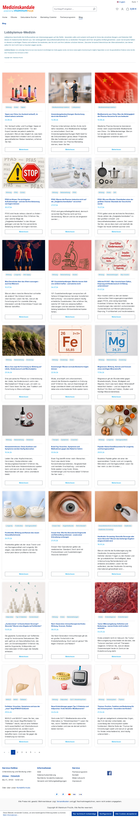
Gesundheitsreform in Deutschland (110, 526)
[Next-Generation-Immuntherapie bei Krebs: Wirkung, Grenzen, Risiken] (70, 597)
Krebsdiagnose (110, 617)
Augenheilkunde (68, 526)
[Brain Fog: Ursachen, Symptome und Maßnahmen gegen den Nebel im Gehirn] (70, 420)
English (122, 2)
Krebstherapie (123, 617)
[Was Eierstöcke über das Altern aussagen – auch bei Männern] (23, 255)
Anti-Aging (26, 274)
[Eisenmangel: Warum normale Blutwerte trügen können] (70, 340)
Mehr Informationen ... (10, 815)
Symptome (64, 440)
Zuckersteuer (33, 617)
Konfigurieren (106, 814)
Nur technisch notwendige (84, 814)
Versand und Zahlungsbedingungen (52, 781)
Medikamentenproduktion (60, 107)
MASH (16, 699)
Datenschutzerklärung (46, 775)
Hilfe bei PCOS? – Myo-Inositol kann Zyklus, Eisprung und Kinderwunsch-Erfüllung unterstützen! (115, 284)
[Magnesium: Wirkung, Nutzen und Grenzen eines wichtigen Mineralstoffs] (116, 340)
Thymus (121, 699)
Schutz (22, 192)
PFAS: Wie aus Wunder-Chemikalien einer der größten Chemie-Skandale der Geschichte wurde (115, 201)
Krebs (16, 107)
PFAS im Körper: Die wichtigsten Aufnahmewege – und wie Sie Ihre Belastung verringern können (22, 201)
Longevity (17, 274)
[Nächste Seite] (35, 752)
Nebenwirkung (65, 192)
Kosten (75, 274)
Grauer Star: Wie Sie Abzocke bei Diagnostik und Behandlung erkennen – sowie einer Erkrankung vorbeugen (68, 535)
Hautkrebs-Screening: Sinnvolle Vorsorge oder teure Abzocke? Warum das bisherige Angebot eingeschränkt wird (116, 539)
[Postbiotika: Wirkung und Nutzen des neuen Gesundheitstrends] (23, 506)
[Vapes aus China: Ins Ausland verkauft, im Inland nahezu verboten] (23, 88)
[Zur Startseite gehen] (18, 8)
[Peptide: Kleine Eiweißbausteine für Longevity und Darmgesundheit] (116, 420)
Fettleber (23, 699)
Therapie (55, 440)
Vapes (23, 107)
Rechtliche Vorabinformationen (50, 778)
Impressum (76, 781)
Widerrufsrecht (78, 778)
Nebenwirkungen (112, 274)
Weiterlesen (23, 149)
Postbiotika (19, 526)
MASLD (8, 699)
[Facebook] (109, 768)
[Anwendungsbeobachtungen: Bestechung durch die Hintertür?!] (70, 88)
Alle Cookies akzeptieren (126, 814)
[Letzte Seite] (39, 752)
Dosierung (29, 360)
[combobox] (72, 9)
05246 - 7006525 (11, 776)
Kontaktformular (23, 788)
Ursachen (74, 440)
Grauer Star (56, 526)
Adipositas (9, 617)
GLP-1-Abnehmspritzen (78, 699)
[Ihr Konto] (122, 9)
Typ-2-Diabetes (21, 617)
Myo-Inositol (125, 274)
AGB (39, 772)
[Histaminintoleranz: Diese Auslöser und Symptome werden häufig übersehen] (23, 420)
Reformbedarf (81, 526)
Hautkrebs (128, 526)
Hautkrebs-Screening (106, 529)
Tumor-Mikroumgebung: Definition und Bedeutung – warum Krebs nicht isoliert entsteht (113, 626)
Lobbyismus (76, 107)
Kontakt (75, 775)
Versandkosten (63, 801)
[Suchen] (94, 9)
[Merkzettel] (117, 9)
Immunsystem (111, 699)
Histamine (29, 440)
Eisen (72, 360)
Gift (115, 192)
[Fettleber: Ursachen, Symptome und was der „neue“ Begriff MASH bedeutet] (23, 680)
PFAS (16, 192)
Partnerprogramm (79, 772)
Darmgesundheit (121, 440)
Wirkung (8, 107)
